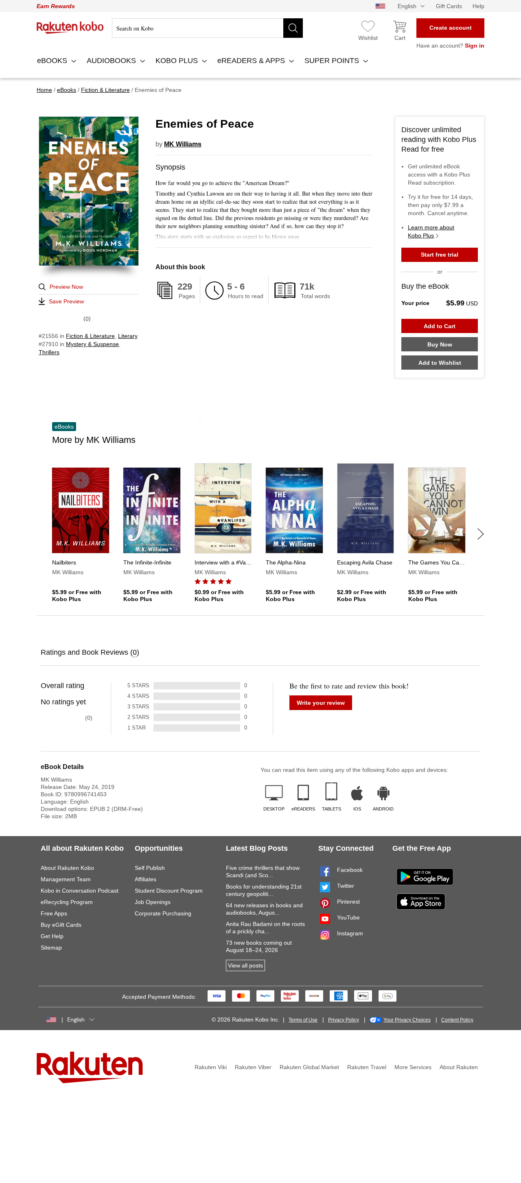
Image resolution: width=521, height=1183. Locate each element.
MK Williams (182, 144)
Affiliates (145, 879)
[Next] (480, 534)
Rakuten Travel (366, 1067)
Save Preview (66, 301)
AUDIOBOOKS (112, 61)
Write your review (321, 702)
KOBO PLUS (177, 61)
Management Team (66, 879)
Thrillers (49, 352)
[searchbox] (207, 28)
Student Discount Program (169, 890)
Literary (128, 336)
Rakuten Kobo (70, 27)
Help (478, 6)
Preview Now (66, 286)
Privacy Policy (343, 1020)
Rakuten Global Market (309, 1067)
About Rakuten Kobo (67, 868)
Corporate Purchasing (163, 913)
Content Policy (457, 1020)
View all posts (245, 965)
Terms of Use (303, 1020)
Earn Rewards (56, 6)
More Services (412, 1067)
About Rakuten (459, 1067)
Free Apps (54, 913)
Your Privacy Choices (407, 1020)
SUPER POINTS (332, 61)
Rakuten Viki (211, 1067)
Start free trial (439, 254)
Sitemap (51, 947)
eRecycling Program (67, 902)
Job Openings (153, 902)
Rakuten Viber (253, 1067)
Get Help (52, 936)
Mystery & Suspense (92, 344)
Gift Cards (449, 6)
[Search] (293, 28)
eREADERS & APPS (252, 61)
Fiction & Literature (90, 336)
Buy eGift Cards (61, 925)
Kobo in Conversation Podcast (79, 890)
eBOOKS (53, 61)
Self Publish (150, 868)
